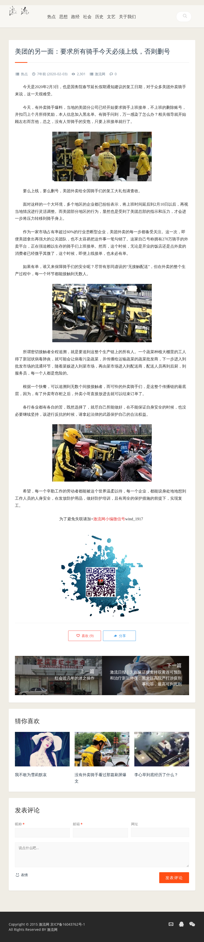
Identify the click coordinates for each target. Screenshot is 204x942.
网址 (134, 824)
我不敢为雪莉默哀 (31, 774)
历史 (99, 16)
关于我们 (127, 16)
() (87, 635)
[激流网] (19, 10)
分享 (122, 635)
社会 (87, 16)
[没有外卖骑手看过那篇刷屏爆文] (102, 750)
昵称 (20, 824)
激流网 (100, 74)
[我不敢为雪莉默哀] (42, 750)
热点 (51, 16)
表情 (24, 874)
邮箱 (78, 824)
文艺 (111, 16)
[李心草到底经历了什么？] (161, 750)
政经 (75, 16)
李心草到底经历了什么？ (156, 774)
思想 (63, 16)
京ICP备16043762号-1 (67, 924)
